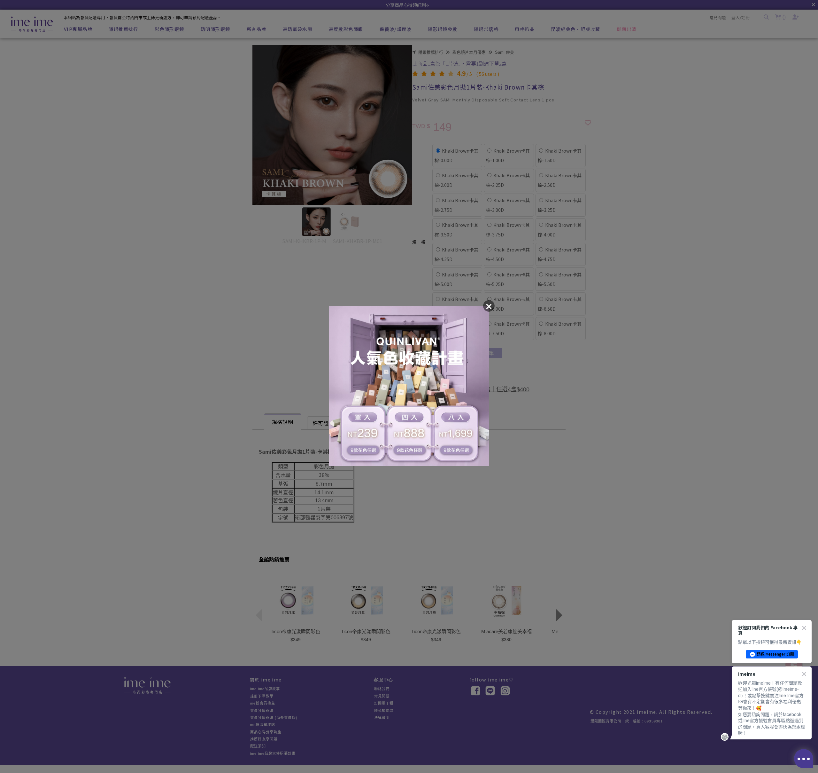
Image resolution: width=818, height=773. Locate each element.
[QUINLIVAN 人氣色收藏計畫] (409, 386)
